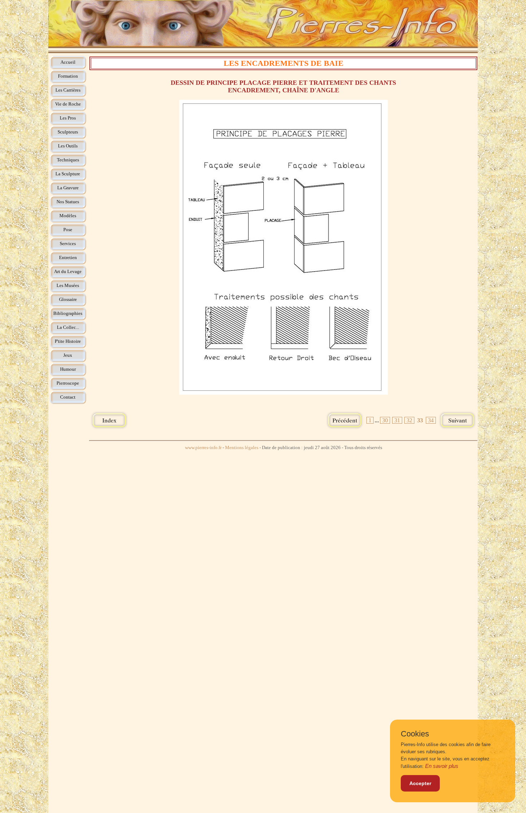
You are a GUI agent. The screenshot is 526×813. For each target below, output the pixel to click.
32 (409, 420)
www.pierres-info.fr (203, 447)
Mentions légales (241, 447)
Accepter (420, 783)
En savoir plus (441, 766)
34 (431, 420)
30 (385, 420)
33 (420, 420)
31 (397, 420)
